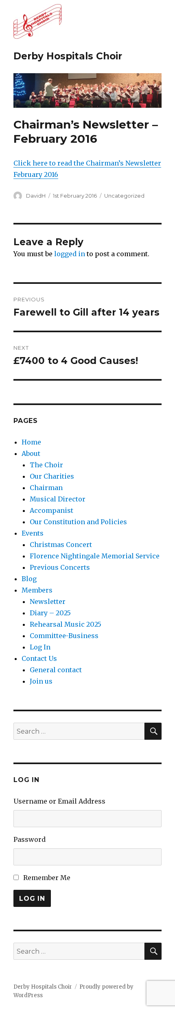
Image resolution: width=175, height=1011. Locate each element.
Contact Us (39, 658)
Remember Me (46, 878)
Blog (29, 579)
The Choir (46, 465)
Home (31, 442)
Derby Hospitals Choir (67, 56)
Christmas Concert (61, 544)
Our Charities (52, 476)
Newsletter (48, 601)
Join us (41, 681)
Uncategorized (124, 195)
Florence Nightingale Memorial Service (95, 556)
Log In (40, 647)
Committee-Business (64, 636)
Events (33, 533)
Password (29, 839)
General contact (56, 670)
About (31, 453)
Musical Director (57, 499)
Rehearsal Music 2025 (65, 624)
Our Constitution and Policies (78, 522)
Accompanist (51, 510)
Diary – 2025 (50, 613)
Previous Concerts (60, 567)
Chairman (46, 488)
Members (37, 590)
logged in (69, 254)
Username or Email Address (59, 801)
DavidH (36, 195)
